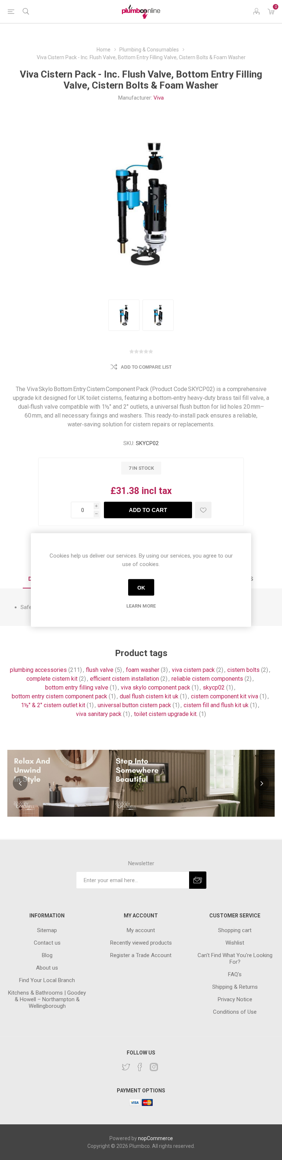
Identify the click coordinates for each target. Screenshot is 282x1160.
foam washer (142, 669)
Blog (47, 955)
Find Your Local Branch (47, 980)
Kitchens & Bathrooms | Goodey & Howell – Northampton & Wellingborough (47, 999)
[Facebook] (140, 1067)
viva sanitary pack (99, 713)
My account (141, 930)
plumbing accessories (38, 669)
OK (141, 587)
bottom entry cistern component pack (59, 696)
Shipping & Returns (235, 987)
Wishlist (234, 942)
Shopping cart (235, 930)
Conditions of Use (235, 1012)
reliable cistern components (207, 678)
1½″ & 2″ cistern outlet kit (53, 705)
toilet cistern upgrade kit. (166, 713)
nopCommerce (155, 1138)
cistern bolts (243, 669)
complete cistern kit (51, 678)
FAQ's (235, 974)
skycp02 (214, 687)
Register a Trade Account (140, 955)
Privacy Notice (235, 999)
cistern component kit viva (224, 696)
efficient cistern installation (124, 678)
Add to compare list (146, 367)
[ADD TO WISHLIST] (203, 510)
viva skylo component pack (155, 687)
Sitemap (47, 930)
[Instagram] (154, 1067)
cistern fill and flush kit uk (216, 705)
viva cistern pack (193, 669)
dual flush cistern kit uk (149, 696)
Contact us (47, 942)
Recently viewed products (141, 942)
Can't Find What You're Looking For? (235, 958)
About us (47, 967)
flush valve (99, 669)
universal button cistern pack (134, 705)
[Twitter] (126, 1067)
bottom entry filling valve (76, 687)
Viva (158, 97)
